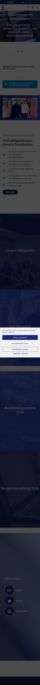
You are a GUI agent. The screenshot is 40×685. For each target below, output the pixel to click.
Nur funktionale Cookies (20, 343)
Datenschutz (16, 353)
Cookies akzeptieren (20, 337)
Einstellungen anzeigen (20, 349)
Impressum (25, 353)
